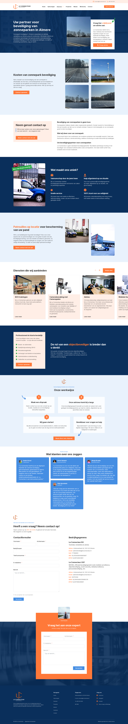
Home (43, 6)
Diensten (55, 701)
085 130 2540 (31, 530)
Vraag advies (103, 45)
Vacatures (55, 710)
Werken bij (83, 6)
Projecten (68, 6)
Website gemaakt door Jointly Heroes (106, 721)
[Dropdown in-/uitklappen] (63, 6)
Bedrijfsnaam (17, 548)
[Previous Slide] (95, 270)
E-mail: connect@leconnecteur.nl (82, 698)
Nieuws (76, 6)
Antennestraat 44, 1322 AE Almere (82, 695)
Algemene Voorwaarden (30, 721)
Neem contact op (109, 6)
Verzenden (19, 599)
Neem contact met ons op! (26, 137)
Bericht (15, 569)
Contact (90, 6)
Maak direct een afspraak (64, 438)
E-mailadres (17, 562)
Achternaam (41, 541)
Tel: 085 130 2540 (79, 701)
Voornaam (16, 541)
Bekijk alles (108, 270)
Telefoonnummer (18, 555)
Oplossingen (51, 6)
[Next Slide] (99, 270)
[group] (29, 297)
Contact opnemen (21, 92)
